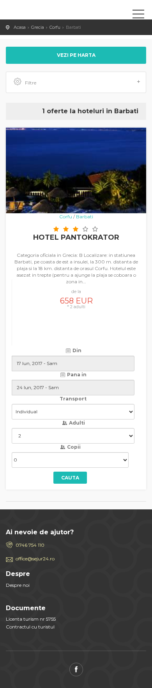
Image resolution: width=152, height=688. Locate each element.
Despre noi (18, 585)
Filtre (30, 83)
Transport (73, 399)
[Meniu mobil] (138, 15)
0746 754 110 (30, 545)
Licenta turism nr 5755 (31, 619)
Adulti (76, 423)
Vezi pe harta (76, 55)
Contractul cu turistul (30, 627)
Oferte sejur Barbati (41, 13)
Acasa (20, 27)
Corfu (54, 27)
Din (76, 350)
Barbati (84, 216)
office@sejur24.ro (35, 559)
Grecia (37, 27)
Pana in (76, 374)
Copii (73, 447)
